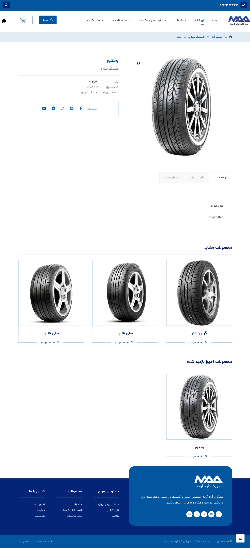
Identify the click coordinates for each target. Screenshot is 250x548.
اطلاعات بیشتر (196, 342)
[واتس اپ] (219, 514)
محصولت (77, 504)
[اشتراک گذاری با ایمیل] (44, 108)
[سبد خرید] (23, 20)
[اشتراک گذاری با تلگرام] (53, 108)
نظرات (198, 178)
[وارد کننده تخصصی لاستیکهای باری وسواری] (239, 21)
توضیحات (221, 178)
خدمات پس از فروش (108, 504)
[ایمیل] (197, 514)
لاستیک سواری (89, 92)
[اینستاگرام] (204, 514)
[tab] (221, 177)
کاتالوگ (115, 516)
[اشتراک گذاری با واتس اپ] (62, 108)
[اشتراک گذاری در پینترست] (71, 108)
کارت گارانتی (113, 510)
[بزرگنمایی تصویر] (138, 63)
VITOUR (93, 82)
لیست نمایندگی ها (72, 510)
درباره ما (41, 510)
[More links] (75, 21)
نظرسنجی (40, 516)
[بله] (189, 514)
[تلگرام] (211, 514)
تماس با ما (39, 504)
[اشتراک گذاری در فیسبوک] (80, 108)
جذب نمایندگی (74, 516)
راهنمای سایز (172, 178)
